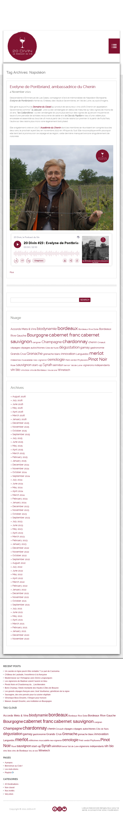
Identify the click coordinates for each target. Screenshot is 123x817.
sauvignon (24, 365)
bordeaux (67, 328)
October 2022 (19, 555)
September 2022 (21, 559)
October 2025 (19, 430)
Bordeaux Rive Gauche (102, 715)
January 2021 (19, 631)
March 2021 (18, 623)
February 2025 (20, 457)
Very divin (9, 794)
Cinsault (101, 342)
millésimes (16, 360)
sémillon (58, 365)
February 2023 (20, 540)
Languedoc (82, 354)
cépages (15, 347)
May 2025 (17, 445)
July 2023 (17, 521)
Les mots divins (11, 769)
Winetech (64, 369)
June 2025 (17, 442)
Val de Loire (76, 365)
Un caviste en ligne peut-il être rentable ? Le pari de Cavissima (32, 671)
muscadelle (27, 360)
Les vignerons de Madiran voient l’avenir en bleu (26, 681)
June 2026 (17, 404)
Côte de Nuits (51, 348)
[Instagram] (59, 809)
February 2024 (20, 498)
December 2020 (20, 635)
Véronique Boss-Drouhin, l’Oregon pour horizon (25, 698)
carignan (37, 342)
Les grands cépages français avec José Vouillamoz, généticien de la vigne (37, 691)
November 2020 (20, 638)
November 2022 (20, 551)
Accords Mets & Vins (23, 329)
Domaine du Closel (42, 107)
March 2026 (18, 415)
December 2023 (20, 506)
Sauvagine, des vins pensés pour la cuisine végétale (28, 695)
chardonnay (75, 341)
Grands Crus (18, 353)
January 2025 (19, 461)
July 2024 (17, 479)
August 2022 (18, 563)
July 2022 (17, 567)
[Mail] (64, 809)
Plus (12, 272)
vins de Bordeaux (38, 370)
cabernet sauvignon (74, 721)
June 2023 (17, 525)
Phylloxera (82, 360)
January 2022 (19, 589)
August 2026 (19, 396)
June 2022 (17, 570)
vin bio (15, 370)
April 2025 (17, 449)
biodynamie (47, 329)
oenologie (56, 359)
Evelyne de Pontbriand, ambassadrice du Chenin (52, 87)
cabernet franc (64, 335)
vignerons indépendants (96, 365)
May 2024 (17, 487)
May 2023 (17, 529)
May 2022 (17, 574)
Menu (114, 46)
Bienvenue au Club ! (14, 766)
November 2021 (20, 597)
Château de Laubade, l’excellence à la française (26, 674)
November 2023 (20, 510)
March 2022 (18, 582)
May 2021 (17, 616)
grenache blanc (52, 354)
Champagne (52, 342)
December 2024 (20, 464)
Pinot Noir (97, 359)
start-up (37, 365)
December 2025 (20, 423)
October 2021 (19, 601)
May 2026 (17, 408)
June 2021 (17, 612)
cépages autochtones (33, 347)
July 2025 (17, 438)
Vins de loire (52, 370)
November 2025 (20, 427)
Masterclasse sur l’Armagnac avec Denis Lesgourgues (28, 678)
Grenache (35, 354)
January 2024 (19, 502)
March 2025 (18, 453)
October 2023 (19, 514)
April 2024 (17, 491)
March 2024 (18, 495)
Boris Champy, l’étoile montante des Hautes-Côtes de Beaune (32, 688)
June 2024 (17, 483)
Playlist (8, 772)
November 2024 (20, 468)
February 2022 (19, 585)
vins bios (25, 370)
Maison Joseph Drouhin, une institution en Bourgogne (28, 701)
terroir (67, 365)
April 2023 (17, 533)
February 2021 (19, 627)
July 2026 (17, 400)
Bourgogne (37, 335)
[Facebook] (54, 809)
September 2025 (21, 434)
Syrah (47, 365)
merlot (96, 353)
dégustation (69, 347)
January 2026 (19, 419)
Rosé (13, 365)
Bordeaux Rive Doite (88, 329)
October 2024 (19, 472)
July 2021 (17, 608)
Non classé (10, 787)
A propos (8, 763)
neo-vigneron (40, 360)
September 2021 (21, 604)
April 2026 (17, 411)
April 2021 (17, 619)
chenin (92, 342)
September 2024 (21, 476)
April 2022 (17, 578)
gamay (85, 347)
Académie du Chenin (50, 127)
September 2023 (21, 517)
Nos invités (9, 791)
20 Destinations (11, 784)
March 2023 (18, 536)
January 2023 (19, 544)
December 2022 (20, 548)
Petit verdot (71, 360)
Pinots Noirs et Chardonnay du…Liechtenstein (25, 684)
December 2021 (20, 593)
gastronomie (97, 347)
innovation (68, 354)
